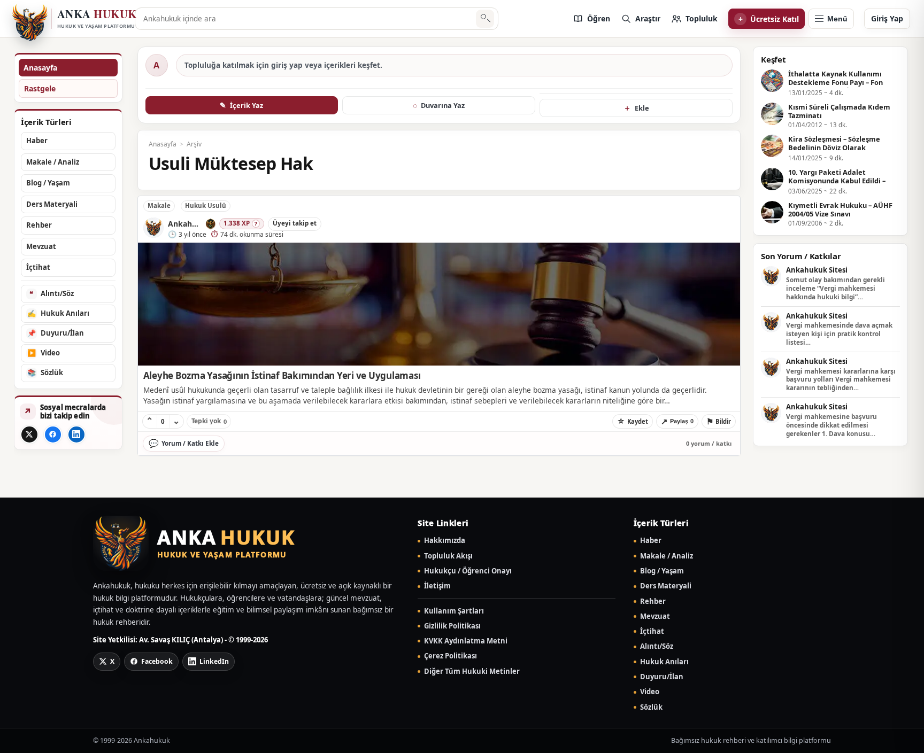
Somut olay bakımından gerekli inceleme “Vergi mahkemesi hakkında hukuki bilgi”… (835, 288)
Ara (485, 19)
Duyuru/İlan (661, 676)
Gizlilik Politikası (452, 626)
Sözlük (651, 707)
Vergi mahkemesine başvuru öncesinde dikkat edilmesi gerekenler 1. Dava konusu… (831, 425)
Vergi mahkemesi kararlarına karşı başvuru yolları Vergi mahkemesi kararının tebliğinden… (841, 379)
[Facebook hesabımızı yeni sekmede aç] (53, 434)
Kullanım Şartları (454, 611)
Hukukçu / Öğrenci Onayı (468, 571)
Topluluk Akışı (448, 556)
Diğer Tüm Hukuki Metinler (472, 671)
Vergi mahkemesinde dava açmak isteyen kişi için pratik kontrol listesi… (839, 333)
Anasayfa (40, 68)
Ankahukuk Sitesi (817, 270)
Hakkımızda (444, 540)
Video (649, 691)
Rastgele (40, 88)
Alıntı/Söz (656, 646)
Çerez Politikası (450, 656)
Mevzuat (655, 616)
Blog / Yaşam (662, 571)
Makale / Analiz (666, 556)
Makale (159, 205)
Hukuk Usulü (205, 205)
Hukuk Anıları (664, 661)
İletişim (437, 586)
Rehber (653, 601)
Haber (650, 540)
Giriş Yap (887, 18)
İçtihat (652, 631)
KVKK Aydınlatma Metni (465, 641)
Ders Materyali (665, 586)
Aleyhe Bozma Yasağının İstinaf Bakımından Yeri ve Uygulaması (282, 375)
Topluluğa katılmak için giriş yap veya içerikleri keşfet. (283, 65)
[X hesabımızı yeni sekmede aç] (29, 434)
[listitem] (591, 18)
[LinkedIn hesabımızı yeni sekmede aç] (76, 434)
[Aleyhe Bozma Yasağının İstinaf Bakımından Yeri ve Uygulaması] (439, 304)
